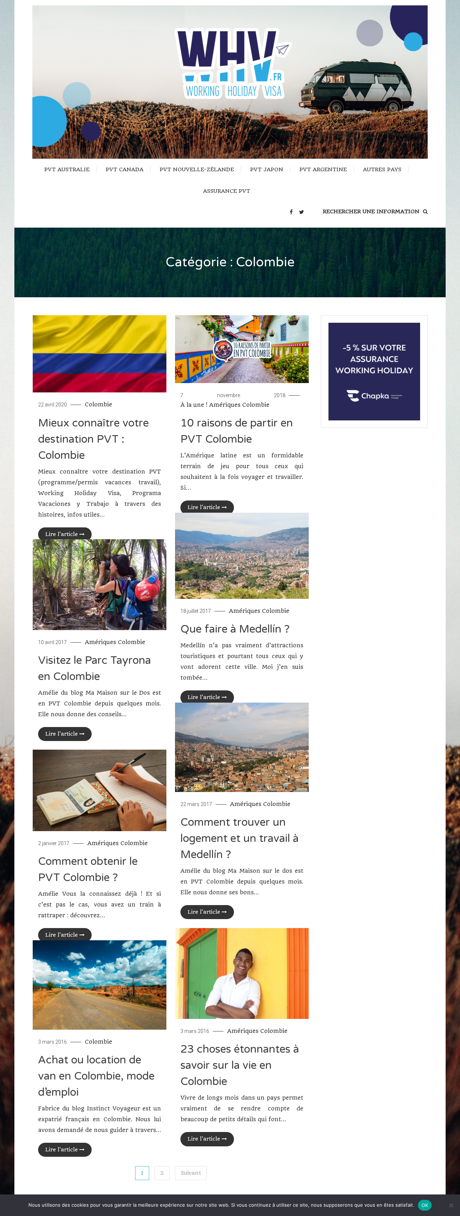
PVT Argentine (323, 169)
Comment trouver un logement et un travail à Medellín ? (239, 838)
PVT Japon (266, 169)
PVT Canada (124, 169)
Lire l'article (61, 534)
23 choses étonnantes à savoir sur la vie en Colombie (239, 1065)
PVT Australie (66, 169)
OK (425, 1205)
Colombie (98, 404)
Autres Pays (382, 169)
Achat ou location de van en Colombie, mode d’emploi (96, 1076)
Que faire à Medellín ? (235, 629)
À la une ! (193, 404)
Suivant (191, 1173)
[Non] (451, 1205)
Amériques (224, 404)
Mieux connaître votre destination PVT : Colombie (93, 439)
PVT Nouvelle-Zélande (197, 169)
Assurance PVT (226, 191)
